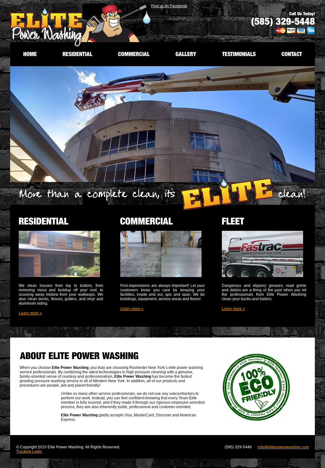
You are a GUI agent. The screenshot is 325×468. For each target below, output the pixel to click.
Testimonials (239, 54)
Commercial (134, 54)
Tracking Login (29, 451)
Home (30, 54)
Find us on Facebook (169, 6)
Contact (292, 54)
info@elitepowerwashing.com (283, 447)
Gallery (186, 54)
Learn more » (30, 313)
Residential (77, 54)
